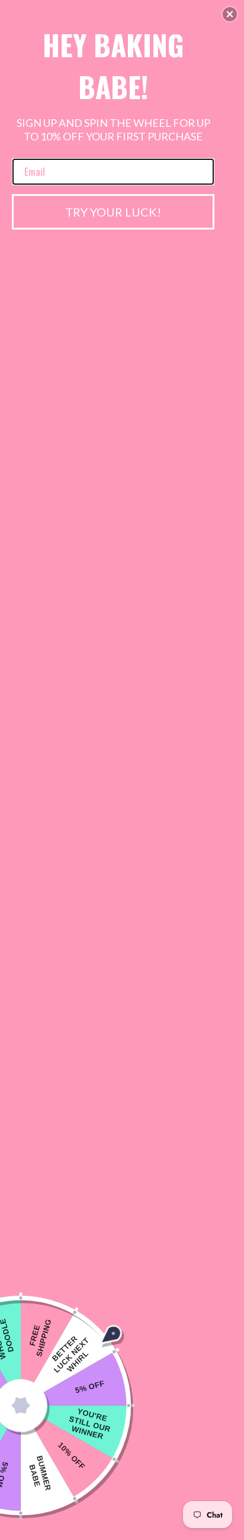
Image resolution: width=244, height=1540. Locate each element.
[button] (230, 14)
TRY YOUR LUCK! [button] (113, 212)
